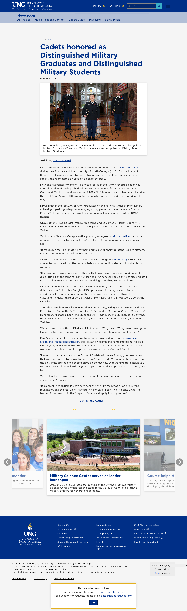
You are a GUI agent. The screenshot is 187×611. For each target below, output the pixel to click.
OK (93, 602)
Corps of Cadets (130, 167)
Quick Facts (63, 533)
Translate (165, 573)
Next (177, 460)
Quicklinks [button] (115, 5)
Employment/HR (104, 533)
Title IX (99, 541)
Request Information (67, 529)
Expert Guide (77, 19)
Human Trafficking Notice (147, 537)
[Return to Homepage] (30, 533)
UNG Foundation (142, 529)
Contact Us (63, 525)
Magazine (95, 19)
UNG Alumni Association (146, 525)
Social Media (112, 19)
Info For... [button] (97, 5)
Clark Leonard (62, 160)
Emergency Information (108, 529)
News (49, 40)
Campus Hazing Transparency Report (111, 547)
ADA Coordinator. (57, 569)
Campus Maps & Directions (71, 537)
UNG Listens (63, 546)
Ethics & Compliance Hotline (148, 533)
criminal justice (121, 236)
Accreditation (19, 578)
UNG (42, 40)
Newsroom (26, 15)
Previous (5, 460)
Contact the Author (91, 400)
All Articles (23, 19)
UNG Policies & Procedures (109, 537)
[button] (168, 6)
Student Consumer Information (73, 541)
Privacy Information (64, 578)
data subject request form (116, 595)
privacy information (113, 592)
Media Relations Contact (49, 19)
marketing (120, 259)
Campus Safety (103, 525)
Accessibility (40, 578)
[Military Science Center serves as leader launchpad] (93, 445)
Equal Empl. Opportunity (146, 541)
